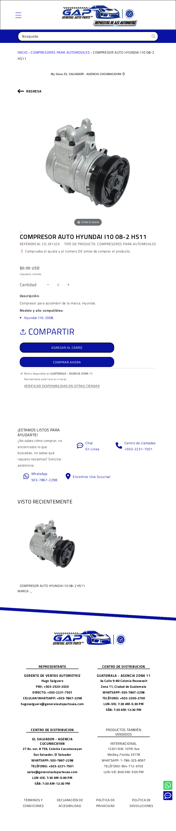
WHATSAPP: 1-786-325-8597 (123, 760)
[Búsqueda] (153, 36)
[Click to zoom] (88, 162)
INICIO (23, 52)
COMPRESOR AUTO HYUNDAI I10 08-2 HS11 (51, 588)
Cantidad (28, 284)
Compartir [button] (51, 331)
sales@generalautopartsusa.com (52, 771)
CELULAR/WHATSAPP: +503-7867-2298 (52, 698)
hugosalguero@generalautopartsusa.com (52, 703)
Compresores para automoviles (60, 52)
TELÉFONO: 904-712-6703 (123, 766)
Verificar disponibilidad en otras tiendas (62, 386)
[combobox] (88, 36)
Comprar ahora (67, 362)
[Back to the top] (167, 785)
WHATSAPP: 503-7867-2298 (124, 692)
